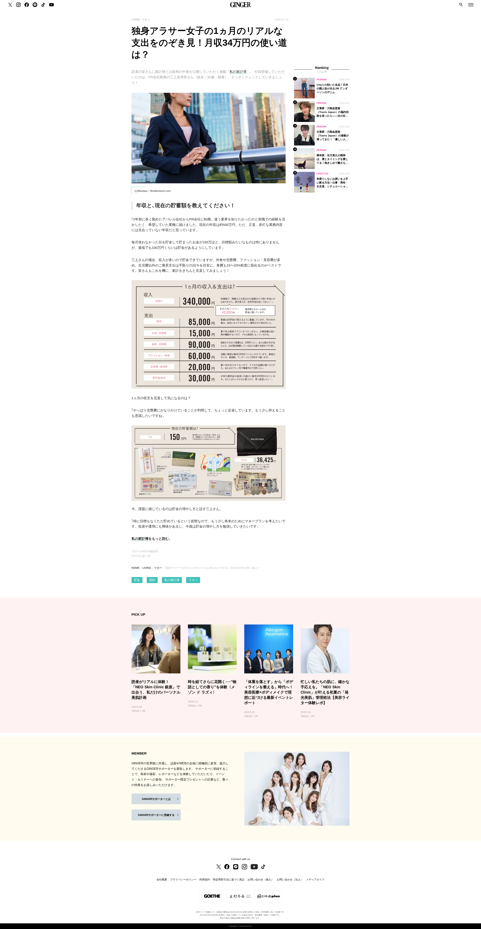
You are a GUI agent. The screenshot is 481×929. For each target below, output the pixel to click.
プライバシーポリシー (183, 879)
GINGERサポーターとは (156, 798)
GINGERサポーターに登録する (156, 814)
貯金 (137, 580)
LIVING (146, 567)
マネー (158, 567)
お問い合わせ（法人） (290, 879)
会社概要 (162, 879)
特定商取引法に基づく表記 (228, 879)
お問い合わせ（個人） (260, 879)
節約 (152, 580)
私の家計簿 (238, 72)
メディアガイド (315, 879)
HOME (135, 567)
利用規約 (204, 879)
